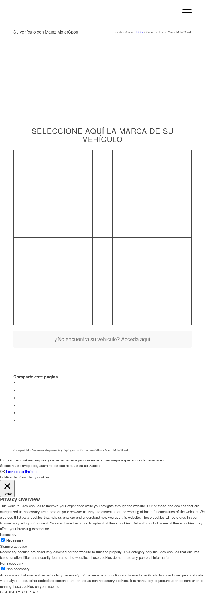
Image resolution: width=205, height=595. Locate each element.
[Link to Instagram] (188, 450)
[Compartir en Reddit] (20, 412)
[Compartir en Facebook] (20, 382)
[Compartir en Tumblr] (20, 397)
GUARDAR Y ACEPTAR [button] (19, 591)
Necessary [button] (8, 534)
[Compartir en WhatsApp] (20, 390)
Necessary (14, 540)
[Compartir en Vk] (20, 405)
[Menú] (184, 12)
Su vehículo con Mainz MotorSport (45, 32)
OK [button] (2, 471)
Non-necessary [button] (11, 563)
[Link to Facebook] (180, 450)
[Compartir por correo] (20, 420)
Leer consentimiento (21, 471)
